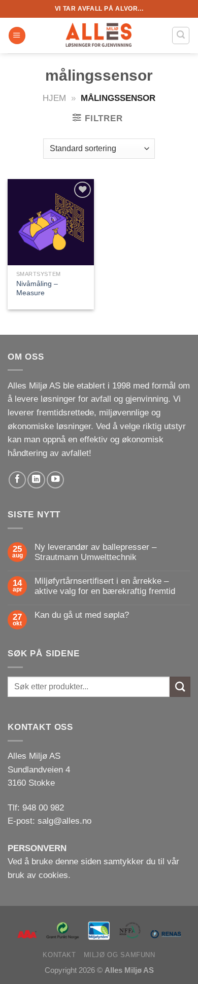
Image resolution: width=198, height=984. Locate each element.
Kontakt (59, 955)
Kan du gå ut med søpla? (82, 615)
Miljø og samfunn (119, 955)
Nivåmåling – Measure (37, 288)
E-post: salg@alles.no (49, 821)
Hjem (54, 98)
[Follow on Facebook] (17, 479)
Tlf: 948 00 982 (36, 808)
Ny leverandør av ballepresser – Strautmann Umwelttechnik (95, 552)
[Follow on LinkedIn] (36, 479)
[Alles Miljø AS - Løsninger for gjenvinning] (99, 35)
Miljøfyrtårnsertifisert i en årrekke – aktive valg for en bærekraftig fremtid (105, 586)
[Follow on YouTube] (55, 479)
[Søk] (180, 35)
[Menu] (17, 35)
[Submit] (180, 687)
